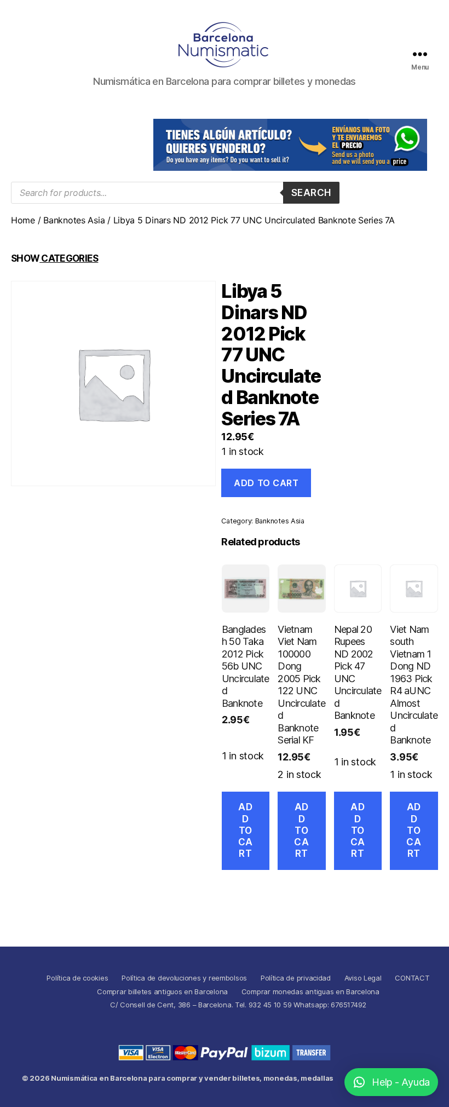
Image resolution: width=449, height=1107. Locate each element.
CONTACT (412, 977)
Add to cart (266, 482)
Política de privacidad (296, 977)
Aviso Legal (363, 977)
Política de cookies (77, 977)
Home (23, 220)
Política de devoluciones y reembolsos (184, 977)
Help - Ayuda (401, 1082)
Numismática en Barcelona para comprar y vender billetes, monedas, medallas (192, 1078)
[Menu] (420, 54)
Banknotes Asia (74, 220)
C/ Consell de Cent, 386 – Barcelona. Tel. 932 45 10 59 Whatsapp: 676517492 (238, 1004)
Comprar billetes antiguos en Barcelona (162, 991)
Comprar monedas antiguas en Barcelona (310, 991)
